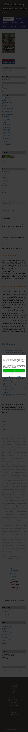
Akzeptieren (14, 370)
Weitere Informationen (11, 376)
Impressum (19, 376)
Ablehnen (14, 373)
